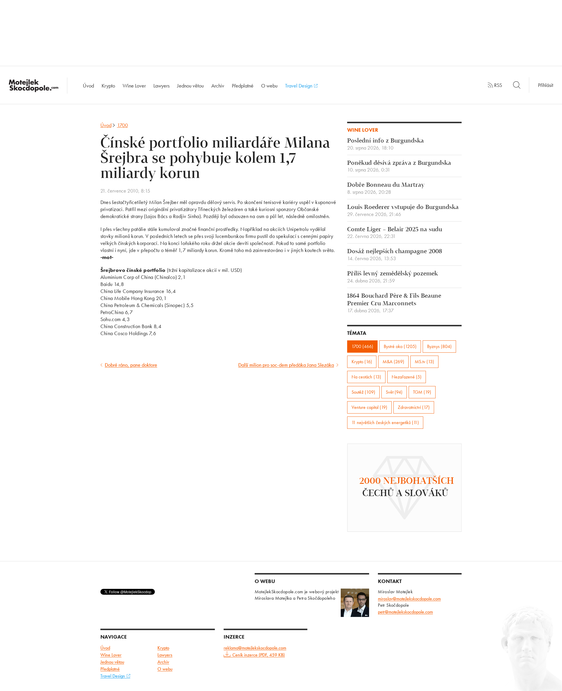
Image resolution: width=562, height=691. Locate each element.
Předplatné (242, 85)
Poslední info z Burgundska (385, 144)
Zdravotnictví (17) (414, 407)
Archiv (217, 85)
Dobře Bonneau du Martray (385, 188)
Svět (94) (394, 392)
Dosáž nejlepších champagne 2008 (394, 255)
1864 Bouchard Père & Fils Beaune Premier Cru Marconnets (394, 303)
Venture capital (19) (369, 407)
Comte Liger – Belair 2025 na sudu (394, 233)
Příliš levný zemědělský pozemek (392, 277)
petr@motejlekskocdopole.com (405, 612)
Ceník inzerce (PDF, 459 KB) (258, 655)
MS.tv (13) (424, 362)
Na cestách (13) (366, 377)
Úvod (88, 85)
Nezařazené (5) (407, 377)
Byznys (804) (439, 346)
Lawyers (161, 85)
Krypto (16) (362, 362)
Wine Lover (134, 85)
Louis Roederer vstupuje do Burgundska (403, 211)
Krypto (108, 85)
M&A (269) (393, 362)
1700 (122, 125)
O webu (269, 85)
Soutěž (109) (363, 392)
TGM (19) (422, 392)
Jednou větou (190, 85)
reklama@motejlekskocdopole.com (255, 648)
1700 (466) (362, 346)
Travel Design (299, 85)
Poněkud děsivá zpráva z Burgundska (399, 166)
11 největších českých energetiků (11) (385, 422)
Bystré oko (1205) (400, 346)
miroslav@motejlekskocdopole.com (409, 599)
